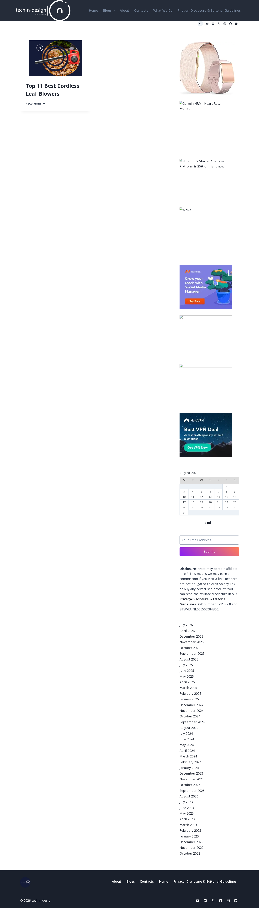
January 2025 (189, 699)
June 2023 (187, 808)
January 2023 (189, 836)
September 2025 (192, 653)
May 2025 (187, 676)
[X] (218, 23)
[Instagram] (224, 23)
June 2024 (187, 739)
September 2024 (192, 722)
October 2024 (190, 716)
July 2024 (186, 733)
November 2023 (192, 779)
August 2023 (189, 796)
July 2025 (186, 665)
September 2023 (192, 790)
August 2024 (189, 728)
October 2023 (190, 785)
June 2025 (187, 670)
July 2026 (186, 625)
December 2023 (191, 773)
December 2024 (191, 705)
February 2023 (190, 830)
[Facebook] (230, 23)
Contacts (141, 10)
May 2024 (187, 745)
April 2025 (187, 682)
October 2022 (190, 853)
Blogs (130, 881)
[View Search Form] (200, 23)
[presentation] (55, 58)
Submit (209, 551)
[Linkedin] (213, 23)
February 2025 (190, 693)
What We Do (162, 10)
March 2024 (188, 756)
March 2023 (188, 825)
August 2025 (189, 659)
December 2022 (191, 842)
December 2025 (191, 636)
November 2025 (192, 642)
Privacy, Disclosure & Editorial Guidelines (209, 10)
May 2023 (187, 813)
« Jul (207, 523)
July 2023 (186, 802)
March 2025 (188, 688)
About (124, 10)
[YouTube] (207, 23)
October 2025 (190, 648)
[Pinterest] (236, 23)
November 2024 (192, 710)
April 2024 (187, 750)
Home (93, 10)
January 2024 (189, 768)
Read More (35, 103)
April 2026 (187, 631)
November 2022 (192, 847)
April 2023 (187, 819)
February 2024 (190, 762)
